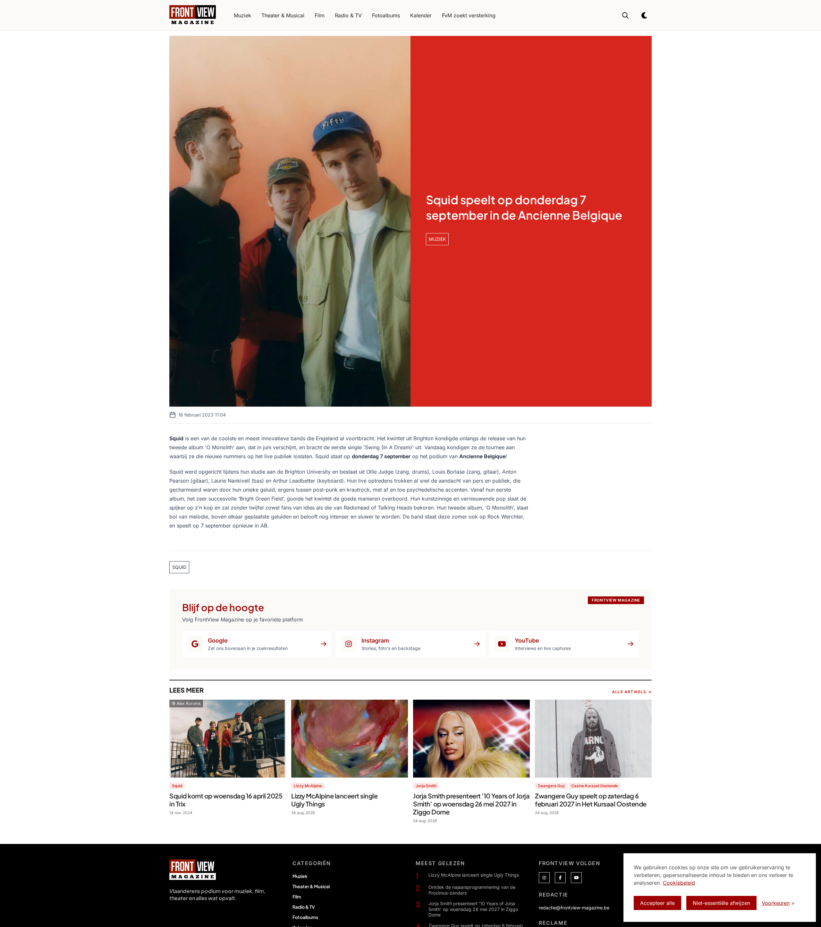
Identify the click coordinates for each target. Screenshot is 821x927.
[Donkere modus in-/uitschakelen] (645, 15)
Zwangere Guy (551, 785)
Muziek (300, 876)
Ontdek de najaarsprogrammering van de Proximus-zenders (471, 890)
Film (296, 896)
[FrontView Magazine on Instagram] (544, 877)
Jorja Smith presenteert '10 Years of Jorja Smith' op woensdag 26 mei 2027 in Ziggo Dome (473, 909)
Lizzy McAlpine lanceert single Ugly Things (473, 875)
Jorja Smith (426, 785)
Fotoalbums (305, 917)
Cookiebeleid (679, 883)
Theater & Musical (311, 886)
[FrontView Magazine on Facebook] (560, 877)
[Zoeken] (625, 15)
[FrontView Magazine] (192, 869)
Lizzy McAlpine (308, 785)
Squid (177, 785)
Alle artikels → (632, 691)
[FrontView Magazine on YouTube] (576, 877)
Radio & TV (303, 907)
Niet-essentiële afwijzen (721, 903)
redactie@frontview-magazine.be (574, 907)
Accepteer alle (657, 903)
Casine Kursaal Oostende (594, 785)
